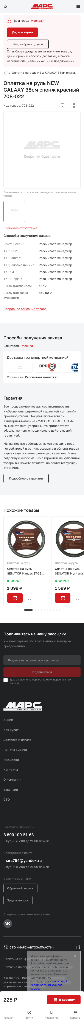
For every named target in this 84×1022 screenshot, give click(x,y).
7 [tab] (50, 610)
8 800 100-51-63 (18, 834)
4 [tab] (41, 610)
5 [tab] (44, 610)
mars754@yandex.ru (22, 860)
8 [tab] (53, 610)
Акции (8, 720)
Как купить (11, 730)
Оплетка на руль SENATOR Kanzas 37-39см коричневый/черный (26, 571)
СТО (6, 799)
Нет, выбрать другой (27, 44)
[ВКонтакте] (57, 110)
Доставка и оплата (17, 740)
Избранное (51, 1017)
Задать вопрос (18, 900)
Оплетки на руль (18, 563)
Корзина (75, 1017)
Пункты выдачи (15, 749)
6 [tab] (47, 610)
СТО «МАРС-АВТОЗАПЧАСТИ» (31, 947)
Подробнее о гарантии (26, 478)
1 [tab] (28, 610)
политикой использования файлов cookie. (48, 985)
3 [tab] (38, 610)
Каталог (8, 1017)
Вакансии (10, 789)
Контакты (10, 769)
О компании (12, 779)
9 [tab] (56, 610)
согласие (22, 679)
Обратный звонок (20, 888)
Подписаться (42, 672)
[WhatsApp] (71, 110)
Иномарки (11, 760)
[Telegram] (50, 110)
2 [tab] (35, 610)
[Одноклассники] (64, 110)
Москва (27, 346)
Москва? (37, 20)
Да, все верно (22, 32)
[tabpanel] (26, 561)
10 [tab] (59, 610)
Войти (29, 1017)
